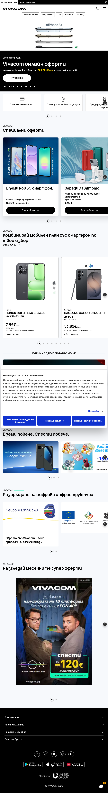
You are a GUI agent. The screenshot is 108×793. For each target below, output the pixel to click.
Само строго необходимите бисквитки (20, 420)
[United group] (54, 776)
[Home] (14, 9)
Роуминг (69, 15)
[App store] (54, 764)
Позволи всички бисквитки (88, 421)
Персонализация (52, 421)
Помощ (80, 15)
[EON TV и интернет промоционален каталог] (54, 633)
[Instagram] (63, 754)
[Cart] (97, 8)
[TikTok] (45, 754)
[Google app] (32, 764)
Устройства (47, 15)
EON (59, 15)
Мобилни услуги (30, 15)
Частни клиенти (9, 2)
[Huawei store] (75, 764)
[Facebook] (37, 754)
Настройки (93, 411)
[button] (5, 86)
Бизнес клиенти (27, 2)
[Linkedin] (71, 754)
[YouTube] (54, 754)
